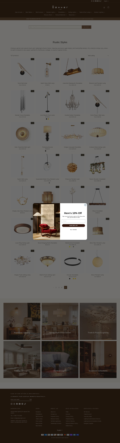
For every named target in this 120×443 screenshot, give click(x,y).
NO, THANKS (73, 229)
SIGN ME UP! (73, 225)
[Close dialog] (85, 205)
